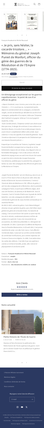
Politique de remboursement (31, 417)
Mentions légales (9, 377)
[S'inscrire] (32, 399)
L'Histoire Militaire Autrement (14, 372)
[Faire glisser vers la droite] (26, 35)
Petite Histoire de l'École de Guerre (20, 337)
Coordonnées (7, 420)
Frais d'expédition (13, 76)
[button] (4, 4)
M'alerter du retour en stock (22, 88)
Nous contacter (9, 386)
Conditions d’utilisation (35, 420)
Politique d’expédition (16, 417)
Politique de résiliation (28, 423)
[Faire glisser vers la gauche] (17, 35)
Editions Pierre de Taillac (14, 415)
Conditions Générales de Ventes (14, 382)
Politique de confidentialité (19, 420)
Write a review (22, 295)
